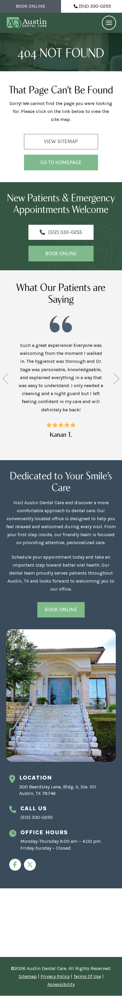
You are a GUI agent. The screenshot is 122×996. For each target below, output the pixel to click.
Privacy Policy (55, 976)
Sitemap (28, 976)
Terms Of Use (87, 976)
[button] (109, 23)
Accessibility (61, 984)
